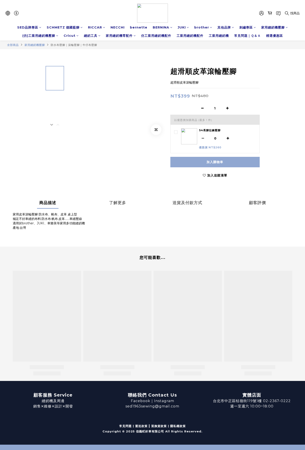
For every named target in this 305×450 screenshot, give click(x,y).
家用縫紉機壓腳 (273, 27)
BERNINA (161, 27)
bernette (138, 27)
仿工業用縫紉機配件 (156, 36)
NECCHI (118, 27)
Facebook (140, 401)
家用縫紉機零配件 (119, 36)
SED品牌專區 (27, 27)
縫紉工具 (90, 36)
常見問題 (125, 426)
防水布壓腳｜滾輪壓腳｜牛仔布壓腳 (74, 45)
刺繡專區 (246, 27)
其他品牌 (224, 27)
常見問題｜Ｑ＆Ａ (247, 36)
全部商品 (13, 45)
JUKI (182, 27)
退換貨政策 (159, 426)
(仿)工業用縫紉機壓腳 (38, 36)
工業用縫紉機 (219, 36)
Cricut (69, 36)
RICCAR (95, 27)
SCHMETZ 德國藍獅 (63, 27)
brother (201, 27)
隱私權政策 (178, 426)
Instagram (164, 401)
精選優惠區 (274, 36)
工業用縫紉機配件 (190, 36)
